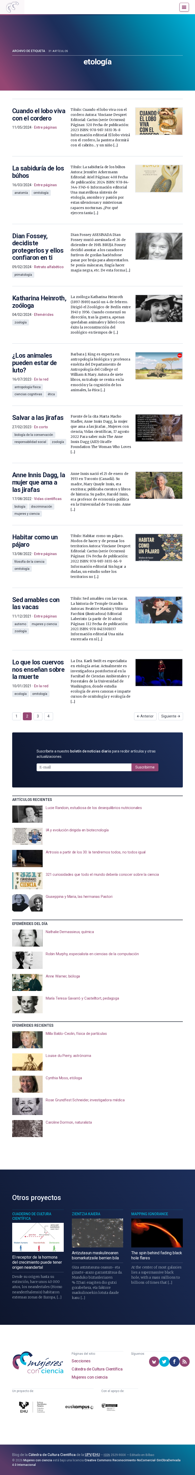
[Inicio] (12, 7)
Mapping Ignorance (149, 1214)
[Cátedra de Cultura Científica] (33, 1408)
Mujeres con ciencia (89, 1377)
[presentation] (97, 814)
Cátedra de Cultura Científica (97, 1369)
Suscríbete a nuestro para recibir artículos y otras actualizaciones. (96, 754)
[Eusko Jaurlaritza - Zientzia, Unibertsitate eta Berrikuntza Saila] (109, 1408)
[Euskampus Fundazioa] (79, 1408)
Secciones (81, 1361)
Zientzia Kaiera (86, 1214)
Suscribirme (145, 767)
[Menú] (184, 7)
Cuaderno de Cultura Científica (31, 1216)
